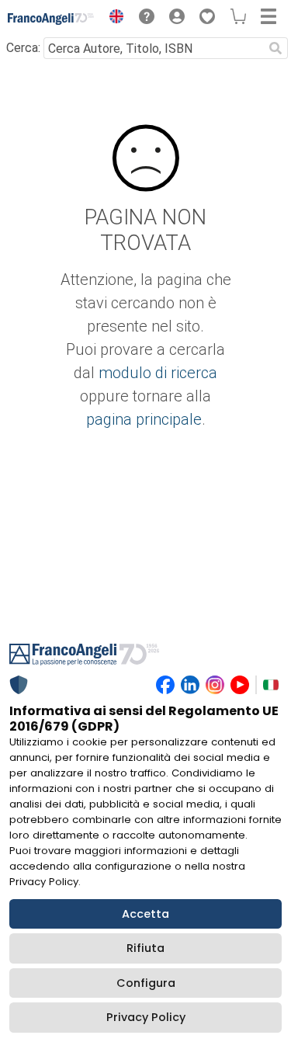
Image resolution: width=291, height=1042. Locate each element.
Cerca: (23, 47)
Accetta (145, 914)
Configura (145, 983)
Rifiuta (145, 948)
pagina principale (144, 419)
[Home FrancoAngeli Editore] (51, 18)
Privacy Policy (145, 1017)
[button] (112, 19)
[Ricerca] (275, 48)
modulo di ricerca (158, 372)
